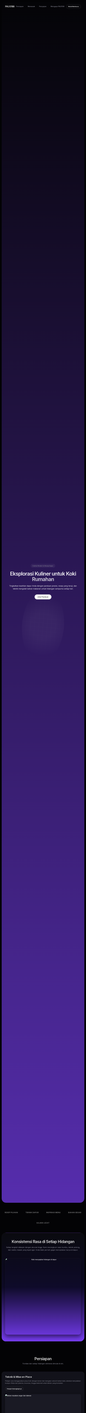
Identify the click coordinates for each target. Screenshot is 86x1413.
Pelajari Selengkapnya (14, 1389)
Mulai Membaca (73, 6)
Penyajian (42, 6)
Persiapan (20, 6)
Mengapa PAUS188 (57, 6)
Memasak (31, 6)
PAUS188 (9, 6)
